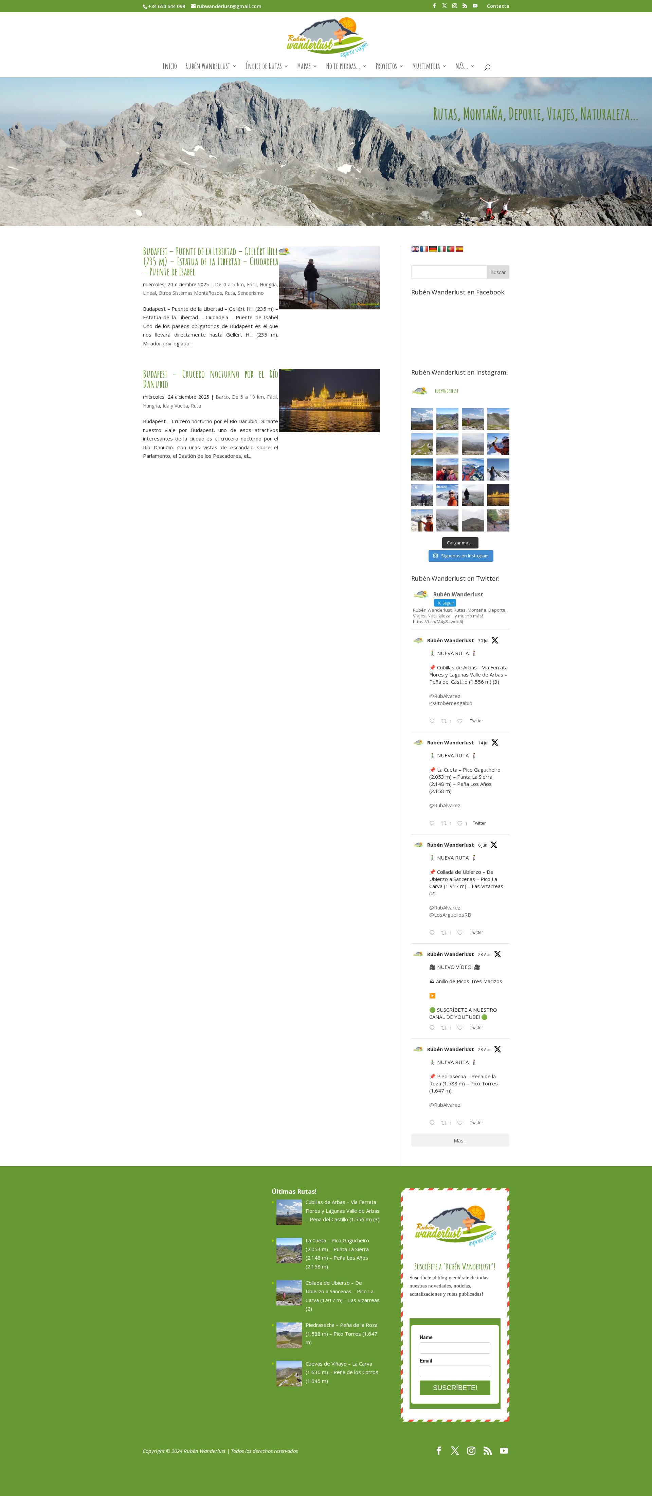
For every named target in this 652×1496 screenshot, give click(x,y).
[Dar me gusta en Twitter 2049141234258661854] (462, 1123)
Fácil (252, 284)
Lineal (149, 293)
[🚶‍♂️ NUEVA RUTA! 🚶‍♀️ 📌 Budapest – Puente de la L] (473, 495)
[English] (415, 249)
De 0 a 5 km (229, 284)
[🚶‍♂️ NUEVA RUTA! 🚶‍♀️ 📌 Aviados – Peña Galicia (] (473, 444)
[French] (424, 249)
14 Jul (483, 743)
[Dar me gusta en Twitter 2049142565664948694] (462, 1028)
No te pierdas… (343, 67)
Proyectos (386, 67)
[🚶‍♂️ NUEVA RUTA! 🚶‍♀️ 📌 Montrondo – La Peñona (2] (473, 469)
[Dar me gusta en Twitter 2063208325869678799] (462, 933)
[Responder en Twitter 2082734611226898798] (434, 722)
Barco (222, 397)
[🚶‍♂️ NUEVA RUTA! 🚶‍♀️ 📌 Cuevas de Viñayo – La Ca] (422, 444)
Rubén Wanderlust (207, 67)
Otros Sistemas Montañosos (190, 293)
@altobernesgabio (450, 703)
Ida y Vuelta (175, 405)
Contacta (498, 6)
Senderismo (251, 293)
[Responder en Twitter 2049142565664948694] (434, 1028)
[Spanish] (459, 249)
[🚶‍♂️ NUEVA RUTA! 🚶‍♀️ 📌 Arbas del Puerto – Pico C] (422, 520)
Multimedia (426, 67)
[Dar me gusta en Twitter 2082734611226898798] (462, 722)
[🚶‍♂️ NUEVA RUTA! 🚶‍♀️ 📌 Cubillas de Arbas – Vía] (422, 419)
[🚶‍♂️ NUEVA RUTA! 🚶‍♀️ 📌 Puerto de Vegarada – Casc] (498, 444)
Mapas (304, 67)
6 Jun (482, 845)
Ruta (230, 293)
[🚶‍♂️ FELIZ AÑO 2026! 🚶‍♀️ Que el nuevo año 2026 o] (447, 495)
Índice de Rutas (264, 67)
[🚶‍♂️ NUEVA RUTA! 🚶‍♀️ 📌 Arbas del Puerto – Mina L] (447, 520)
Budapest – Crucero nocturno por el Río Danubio (210, 378)
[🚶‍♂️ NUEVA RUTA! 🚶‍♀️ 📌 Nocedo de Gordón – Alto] (473, 520)
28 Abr (484, 954)
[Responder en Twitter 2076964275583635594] (434, 824)
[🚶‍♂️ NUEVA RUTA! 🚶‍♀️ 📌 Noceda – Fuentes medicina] (422, 495)
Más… (461, 67)
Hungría (268, 284)
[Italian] (442, 249)
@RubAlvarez (444, 695)
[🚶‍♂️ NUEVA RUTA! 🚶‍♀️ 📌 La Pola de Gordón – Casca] (447, 469)
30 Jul (483, 641)
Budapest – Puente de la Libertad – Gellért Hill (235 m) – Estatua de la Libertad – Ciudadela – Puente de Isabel (210, 261)
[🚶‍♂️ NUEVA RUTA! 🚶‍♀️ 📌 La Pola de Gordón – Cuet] (447, 444)
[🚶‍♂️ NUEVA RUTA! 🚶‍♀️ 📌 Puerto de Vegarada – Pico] (498, 469)
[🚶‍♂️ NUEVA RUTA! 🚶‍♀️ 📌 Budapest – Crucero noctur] (498, 495)
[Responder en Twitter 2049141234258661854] (434, 1123)
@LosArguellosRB (450, 914)
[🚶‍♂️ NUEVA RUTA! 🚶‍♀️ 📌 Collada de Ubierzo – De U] (473, 419)
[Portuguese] (451, 249)
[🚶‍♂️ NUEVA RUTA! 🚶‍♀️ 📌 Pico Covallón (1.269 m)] (422, 469)
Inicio (169, 67)
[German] (433, 249)
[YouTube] (475, 7)
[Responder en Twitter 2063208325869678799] (434, 933)
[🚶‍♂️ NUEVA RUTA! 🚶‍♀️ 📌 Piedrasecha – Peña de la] (498, 419)
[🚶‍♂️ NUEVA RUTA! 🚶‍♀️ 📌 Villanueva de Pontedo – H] (498, 520)
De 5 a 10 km (248, 397)
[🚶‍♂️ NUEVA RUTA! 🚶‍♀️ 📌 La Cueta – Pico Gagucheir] (447, 419)
